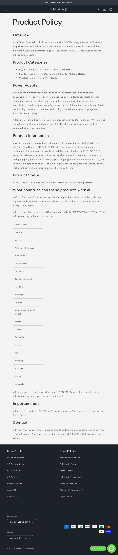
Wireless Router (14, 483)
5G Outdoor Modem (16, 464)
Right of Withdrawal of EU (72, 490)
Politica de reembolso (70, 457)
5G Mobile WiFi (14, 470)
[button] (6, 9)
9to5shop (17, 548)
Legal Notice (66, 496)
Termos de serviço (68, 483)
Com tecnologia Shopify (31, 548)
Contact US (12, 496)
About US (11, 490)
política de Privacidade (71, 477)
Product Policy (66, 470)
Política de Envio (68, 464)
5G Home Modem (15, 457)
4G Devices (12, 477)
